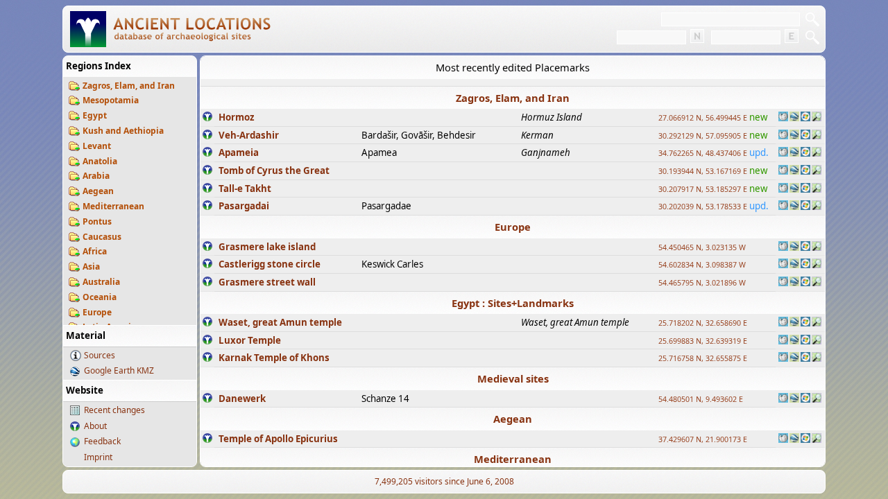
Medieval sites (513, 378)
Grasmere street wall (267, 282)
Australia (101, 282)
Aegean (98, 191)
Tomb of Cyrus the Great (274, 170)
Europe (97, 312)
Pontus (97, 221)
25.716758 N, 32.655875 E (702, 358)
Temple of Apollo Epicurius (278, 438)
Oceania (100, 297)
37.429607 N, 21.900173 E (702, 439)
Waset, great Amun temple (280, 322)
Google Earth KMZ (119, 370)
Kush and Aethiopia (123, 131)
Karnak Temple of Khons (274, 357)
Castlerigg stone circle (270, 264)
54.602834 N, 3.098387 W (702, 265)
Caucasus (102, 237)
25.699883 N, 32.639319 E (702, 341)
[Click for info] (207, 118)
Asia (91, 266)
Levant (97, 146)
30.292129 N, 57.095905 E (702, 136)
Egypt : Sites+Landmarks (513, 303)
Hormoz (237, 117)
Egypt (95, 115)
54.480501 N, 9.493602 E (700, 399)
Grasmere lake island (267, 246)
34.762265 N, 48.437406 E (702, 153)
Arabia (96, 176)
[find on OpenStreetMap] (816, 118)
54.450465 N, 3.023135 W (702, 247)
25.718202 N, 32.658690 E (702, 323)
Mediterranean (113, 206)
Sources (99, 355)
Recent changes (114, 410)
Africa (95, 251)
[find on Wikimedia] (783, 118)
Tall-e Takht (245, 188)
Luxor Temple (250, 340)
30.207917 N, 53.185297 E (702, 189)
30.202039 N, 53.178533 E (702, 206)
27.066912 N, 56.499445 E (702, 118)
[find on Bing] (805, 118)
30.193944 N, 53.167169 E (702, 171)
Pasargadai (244, 206)
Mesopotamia (111, 100)
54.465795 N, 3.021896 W (702, 283)
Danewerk (242, 398)
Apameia (239, 152)
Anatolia (100, 161)
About (95, 426)
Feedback (102, 441)
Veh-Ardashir (249, 135)
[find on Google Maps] (794, 118)
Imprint (98, 457)
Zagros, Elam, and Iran (129, 85)
